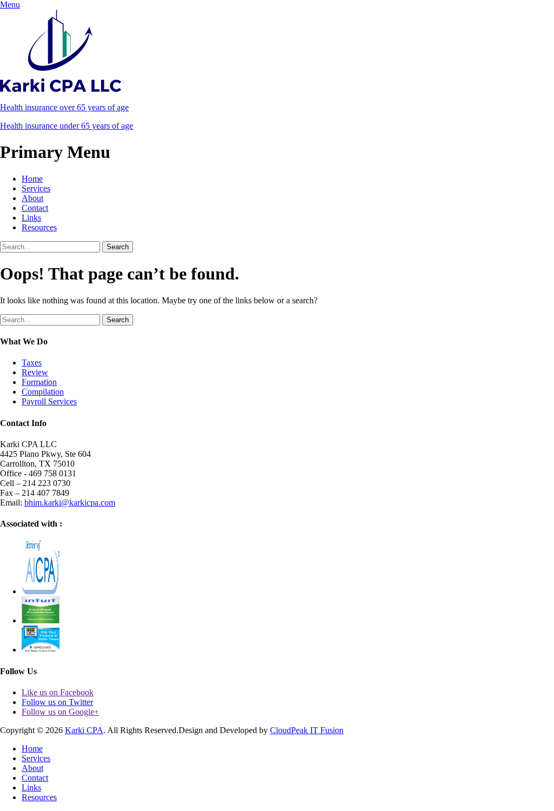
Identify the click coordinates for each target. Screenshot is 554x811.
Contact (35, 207)
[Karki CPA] (60, 89)
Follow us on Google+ (60, 711)
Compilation (43, 391)
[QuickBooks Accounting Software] (41, 620)
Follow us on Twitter (57, 702)
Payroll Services (49, 401)
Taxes (32, 362)
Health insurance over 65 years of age (64, 107)
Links (31, 217)
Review (35, 372)
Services (36, 188)
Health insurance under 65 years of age (66, 125)
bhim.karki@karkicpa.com (69, 502)
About (32, 198)
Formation (39, 382)
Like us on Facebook (58, 692)
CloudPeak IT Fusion (307, 730)
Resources (39, 227)
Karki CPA (84, 730)
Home (32, 178)
